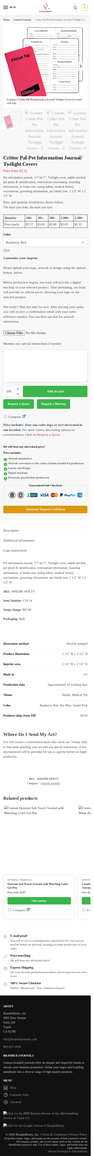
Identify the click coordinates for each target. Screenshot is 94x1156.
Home (6, 19)
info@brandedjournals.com (20, 1039)
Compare (14, 417)
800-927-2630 (12, 1046)
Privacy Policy (78, 1134)
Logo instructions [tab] (15, 550)
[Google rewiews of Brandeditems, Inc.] (45, 1125)
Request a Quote (19, 404)
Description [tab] (11, 530)
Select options (39, 900)
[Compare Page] (24, 417)
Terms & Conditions (54, 1134)
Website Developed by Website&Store (67, 1151)
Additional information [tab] (19, 540)
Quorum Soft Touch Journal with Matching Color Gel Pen (37, 885)
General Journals (22, 19)
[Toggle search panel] (75, 7)
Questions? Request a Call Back (45, 509)
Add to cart (55, 391)
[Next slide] (80, 66)
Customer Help (19, 1094)
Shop (13, 1087)
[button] (83, 8)
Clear (6, 250)
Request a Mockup (53, 404)
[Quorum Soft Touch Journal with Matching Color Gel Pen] (39, 840)
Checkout (15, 1102)
